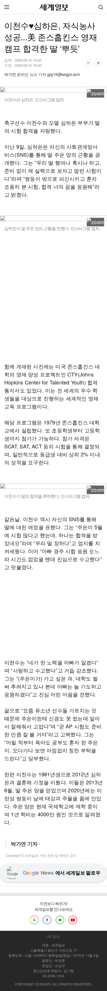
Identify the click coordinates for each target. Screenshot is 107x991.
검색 (100, 7)
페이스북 (47, 920)
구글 (34, 920)
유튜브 (72, 920)
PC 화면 (53, 936)
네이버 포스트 (60, 920)
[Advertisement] (53, 300)
